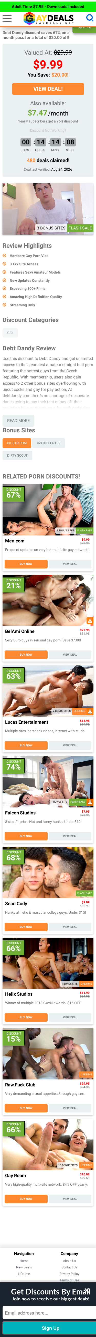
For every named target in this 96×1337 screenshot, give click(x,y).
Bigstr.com (17, 443)
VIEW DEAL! (48, 89)
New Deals (24, 1267)
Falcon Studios (20, 813)
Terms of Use (69, 1280)
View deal (70, 564)
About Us (69, 1261)
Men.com (15, 541)
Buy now (26, 564)
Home (24, 1261)
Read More (18, 420)
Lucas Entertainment (26, 722)
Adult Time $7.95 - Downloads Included (48, 6)
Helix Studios (19, 994)
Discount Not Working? (48, 130)
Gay (10, 333)
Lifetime (24, 1274)
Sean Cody (16, 903)
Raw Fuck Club (20, 1085)
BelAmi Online (20, 631)
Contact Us (69, 1267)
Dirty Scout (17, 455)
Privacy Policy (69, 1274)
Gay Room (15, 1175)
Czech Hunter (48, 443)
